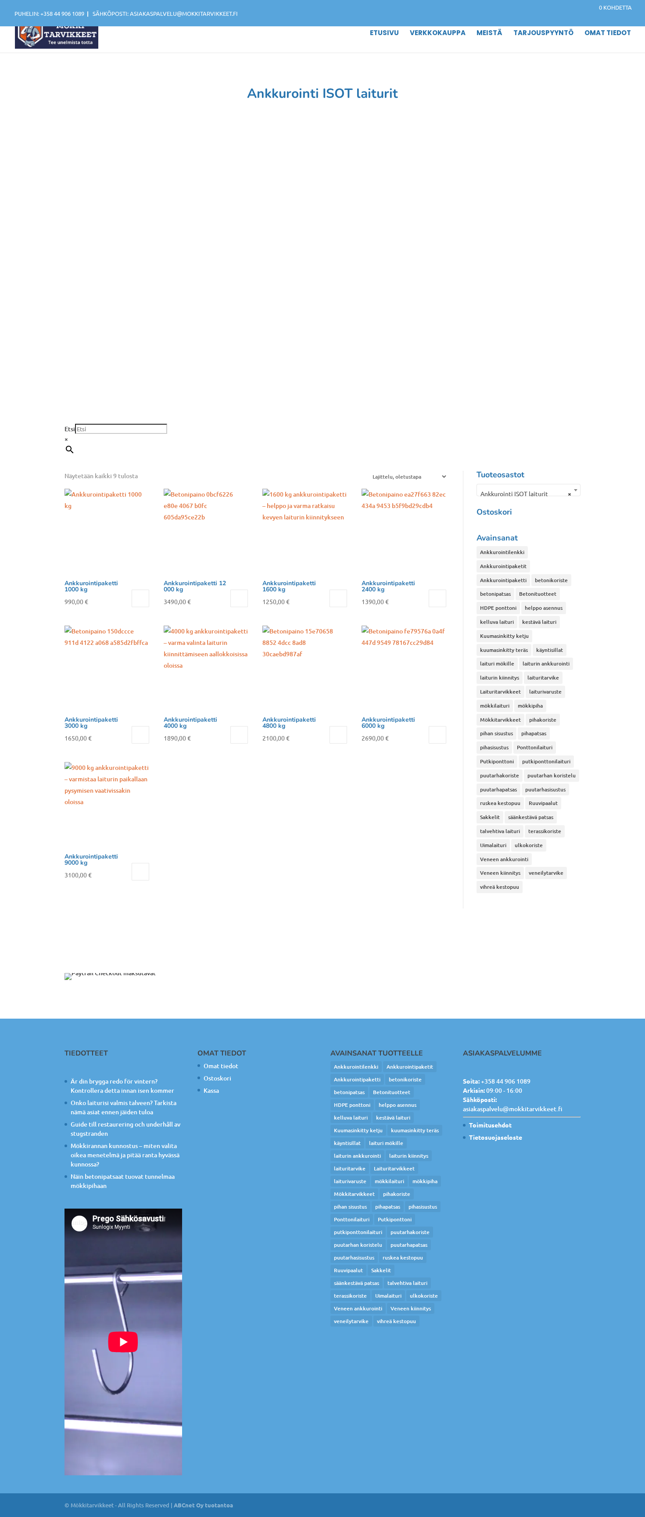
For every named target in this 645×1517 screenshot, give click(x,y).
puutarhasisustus (545, 789)
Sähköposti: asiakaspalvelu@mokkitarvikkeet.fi (165, 13)
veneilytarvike (546, 873)
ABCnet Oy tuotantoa (203, 1505)
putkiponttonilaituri (546, 761)
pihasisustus (494, 747)
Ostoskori (217, 1078)
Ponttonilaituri (534, 747)
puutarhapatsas (498, 789)
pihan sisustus (496, 733)
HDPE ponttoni (498, 608)
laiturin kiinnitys (499, 677)
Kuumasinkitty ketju (504, 636)
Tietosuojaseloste (495, 1137)
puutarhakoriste (499, 775)
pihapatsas (533, 733)
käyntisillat (549, 650)
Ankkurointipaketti (503, 580)
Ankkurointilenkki (502, 552)
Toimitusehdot (490, 1125)
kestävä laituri (539, 622)
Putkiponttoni (497, 761)
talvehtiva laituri (500, 831)
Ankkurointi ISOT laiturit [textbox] (525, 493)
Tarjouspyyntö (543, 33)
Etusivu (384, 33)
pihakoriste (542, 719)
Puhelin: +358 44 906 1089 (49, 13)
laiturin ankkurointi (546, 663)
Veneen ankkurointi (504, 859)
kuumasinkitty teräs (504, 650)
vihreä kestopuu (499, 887)
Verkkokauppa (438, 33)
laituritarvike (543, 677)
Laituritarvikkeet (500, 691)
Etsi (69, 429)
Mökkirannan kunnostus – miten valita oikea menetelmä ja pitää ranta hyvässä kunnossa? (125, 1154)
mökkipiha (530, 705)
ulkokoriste (529, 845)
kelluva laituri (497, 622)
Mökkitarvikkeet (500, 719)
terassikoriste (544, 831)
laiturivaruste (545, 691)
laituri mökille (497, 663)
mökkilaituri (494, 705)
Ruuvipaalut (543, 803)
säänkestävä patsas (530, 817)
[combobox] (528, 490)
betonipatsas (495, 593)
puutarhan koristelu (551, 775)
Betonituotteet (537, 593)
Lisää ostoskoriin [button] (140, 598)
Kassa (211, 1090)
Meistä (489, 33)
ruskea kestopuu (500, 803)
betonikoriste (551, 580)
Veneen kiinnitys (500, 873)
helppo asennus (544, 608)
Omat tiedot (607, 33)
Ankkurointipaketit (503, 566)
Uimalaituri (493, 845)
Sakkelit (490, 817)
